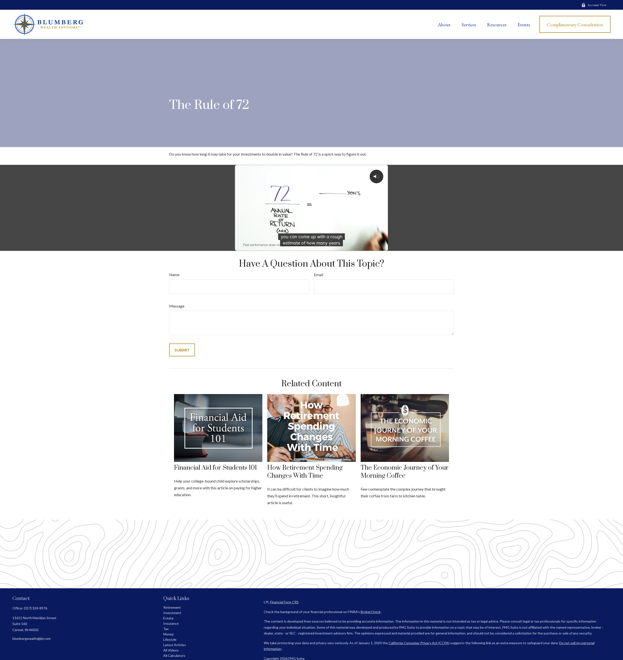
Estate (168, 618)
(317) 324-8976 (35, 608)
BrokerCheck (371, 612)
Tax (166, 629)
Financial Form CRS (284, 602)
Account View (596, 5)
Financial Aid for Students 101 (215, 468)
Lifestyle (169, 639)
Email (318, 274)
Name (174, 274)
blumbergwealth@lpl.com (31, 638)
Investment (172, 613)
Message (176, 306)
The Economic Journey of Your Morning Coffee (405, 472)
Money (168, 634)
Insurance (171, 623)
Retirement (172, 607)
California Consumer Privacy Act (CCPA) (419, 643)
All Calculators (174, 655)
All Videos (171, 650)
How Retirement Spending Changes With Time (305, 472)
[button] (444, 24)
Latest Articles (174, 645)
